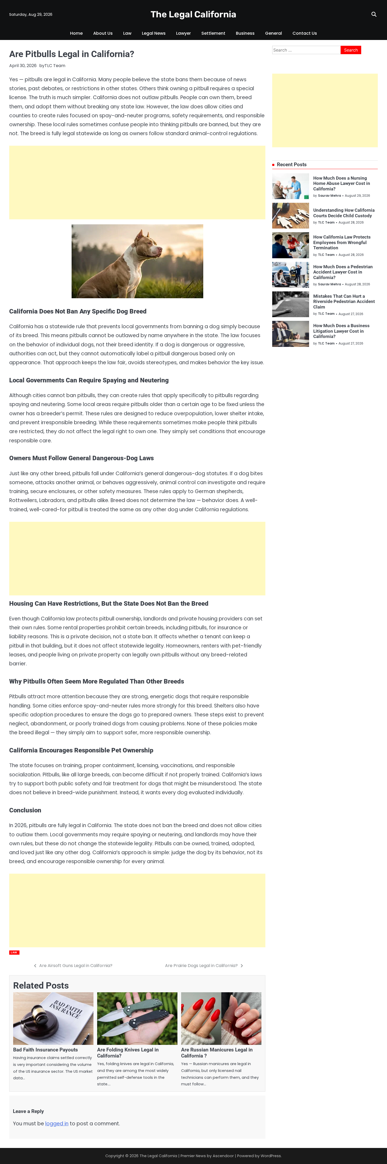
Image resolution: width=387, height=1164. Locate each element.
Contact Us (304, 33)
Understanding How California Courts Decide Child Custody (344, 213)
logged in (56, 1123)
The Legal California (193, 14)
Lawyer (183, 33)
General (273, 33)
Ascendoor (223, 1155)
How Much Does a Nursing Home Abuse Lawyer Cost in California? (341, 183)
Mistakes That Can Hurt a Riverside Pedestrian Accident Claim (344, 301)
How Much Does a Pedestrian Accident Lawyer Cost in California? (343, 272)
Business (245, 33)
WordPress (271, 1155)
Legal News (154, 33)
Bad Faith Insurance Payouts (45, 1050)
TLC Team (54, 66)
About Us (103, 33)
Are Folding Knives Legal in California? (128, 1053)
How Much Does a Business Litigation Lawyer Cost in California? (341, 331)
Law (127, 33)
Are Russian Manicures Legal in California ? (217, 1053)
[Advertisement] (137, 182)
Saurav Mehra (329, 196)
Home (76, 33)
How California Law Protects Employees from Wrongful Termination (342, 242)
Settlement (213, 33)
